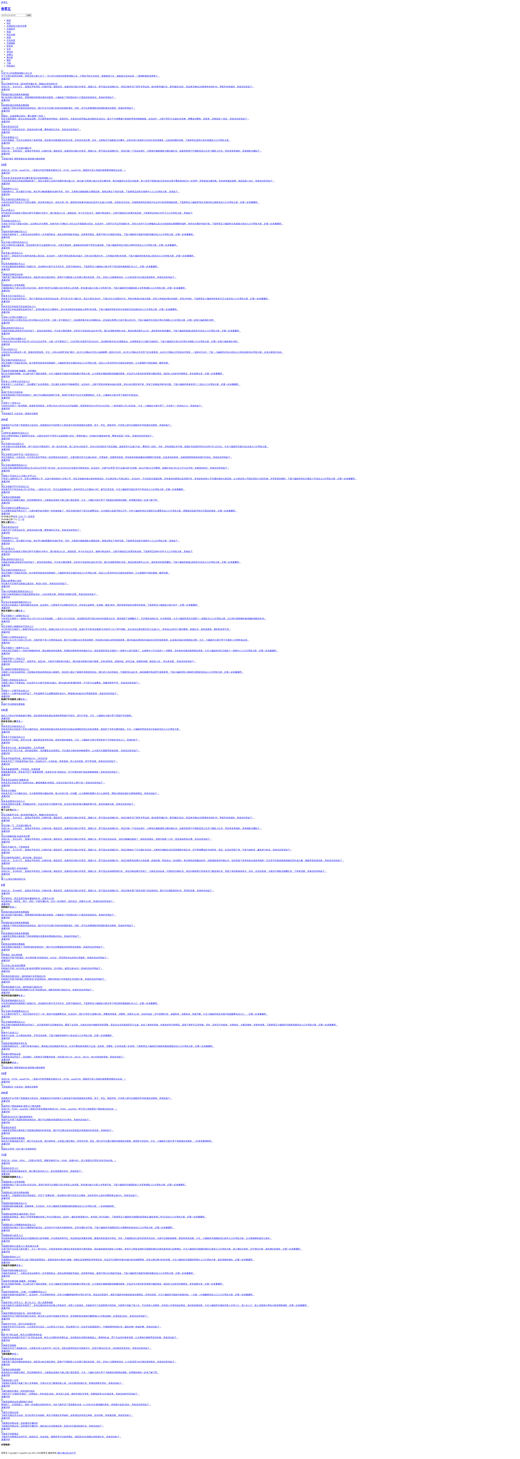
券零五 (4, 2)
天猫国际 (10, 43)
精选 (8, 20)
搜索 (29, 15)
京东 (8, 49)
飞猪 (8, 63)
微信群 (9, 57)
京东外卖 (10, 40)
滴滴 (8, 37)
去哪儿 (9, 54)
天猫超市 (10, 29)
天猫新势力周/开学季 (16, 26)
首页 (15, 516)
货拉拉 (9, 52)
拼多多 (9, 46)
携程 (8, 60)
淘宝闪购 (10, 34)
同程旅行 (10, 66)
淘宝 (8, 23)
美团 (8, 32)
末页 (32, 516)
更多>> (13, 522)
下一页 (27, 516)
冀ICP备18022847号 (66, 1453)
